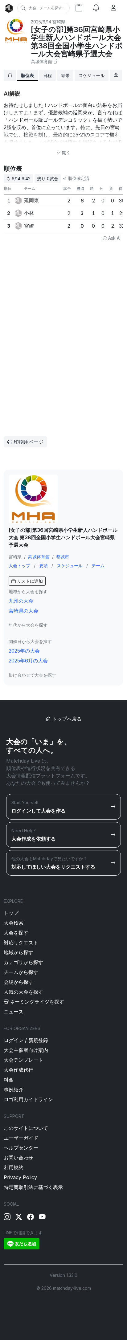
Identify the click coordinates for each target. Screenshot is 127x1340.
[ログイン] (113, 8)
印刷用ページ (27, 442)
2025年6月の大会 (28, 661)
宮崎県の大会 (23, 611)
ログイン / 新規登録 (26, 1040)
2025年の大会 (24, 651)
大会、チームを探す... (47, 8)
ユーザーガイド (21, 1138)
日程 (47, 75)
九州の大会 (21, 601)
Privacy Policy (20, 1177)
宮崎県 (58, 21)
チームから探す (21, 972)
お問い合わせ (18, 1158)
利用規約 (13, 1167)
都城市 (62, 556)
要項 (43, 565)
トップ (11, 913)
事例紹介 (13, 1089)
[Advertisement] (52, 283)
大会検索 (13, 923)
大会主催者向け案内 (26, 1050)
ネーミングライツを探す (37, 1002)
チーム (98, 565)
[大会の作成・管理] (79, 8)
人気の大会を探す (23, 992)
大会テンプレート (23, 1060)
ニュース (13, 1011)
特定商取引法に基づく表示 (33, 1187)
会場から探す (18, 982)
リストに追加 (29, 581)
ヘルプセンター (21, 1148)
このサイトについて (26, 1128)
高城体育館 (41, 61)
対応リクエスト (21, 942)
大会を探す (16, 933)
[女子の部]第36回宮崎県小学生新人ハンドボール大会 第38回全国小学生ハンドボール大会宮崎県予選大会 (77, 41)
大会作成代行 (18, 1070)
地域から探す (18, 952)
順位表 (27, 75)
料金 (9, 1080)
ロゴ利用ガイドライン (28, 1099)
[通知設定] (96, 8)
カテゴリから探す (23, 962)
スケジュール (91, 75)
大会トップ (19, 565)
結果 (65, 75)
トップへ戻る (66, 719)
